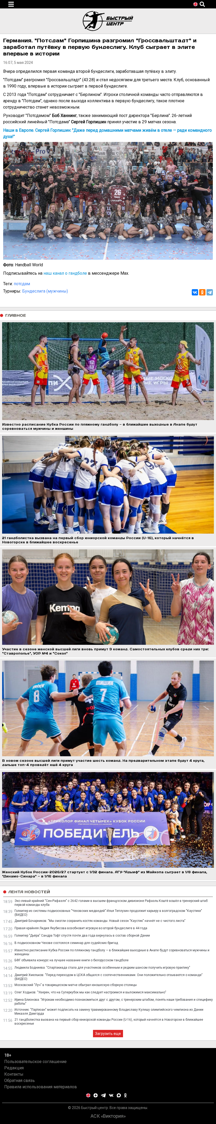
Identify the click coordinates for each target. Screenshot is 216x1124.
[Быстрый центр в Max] (119, 1095)
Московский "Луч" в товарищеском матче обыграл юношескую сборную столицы (75, 985)
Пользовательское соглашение (35, 1061)
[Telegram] (210, 292)
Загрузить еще (108, 1033)
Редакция (14, 1067)
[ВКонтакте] (195, 292)
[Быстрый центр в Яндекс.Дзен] (96, 1095)
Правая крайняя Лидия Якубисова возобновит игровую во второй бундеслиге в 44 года (80, 928)
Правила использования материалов (40, 1086)
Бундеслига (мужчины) (45, 291)
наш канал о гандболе (65, 273)
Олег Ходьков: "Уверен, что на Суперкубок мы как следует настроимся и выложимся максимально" (90, 992)
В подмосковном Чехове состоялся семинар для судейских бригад (66, 943)
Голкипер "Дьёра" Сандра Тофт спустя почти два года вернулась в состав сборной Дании (82, 935)
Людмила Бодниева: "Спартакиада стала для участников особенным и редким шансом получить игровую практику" (102, 967)
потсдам (22, 283)
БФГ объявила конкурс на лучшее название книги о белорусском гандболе (71, 960)
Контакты (13, 1074)
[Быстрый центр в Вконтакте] (111, 1095)
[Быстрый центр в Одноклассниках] (125, 1095)
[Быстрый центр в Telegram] (103, 1095)
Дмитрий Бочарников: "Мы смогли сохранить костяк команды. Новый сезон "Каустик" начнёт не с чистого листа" (99, 921)
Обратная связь (19, 1080)
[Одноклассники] (202, 292)
